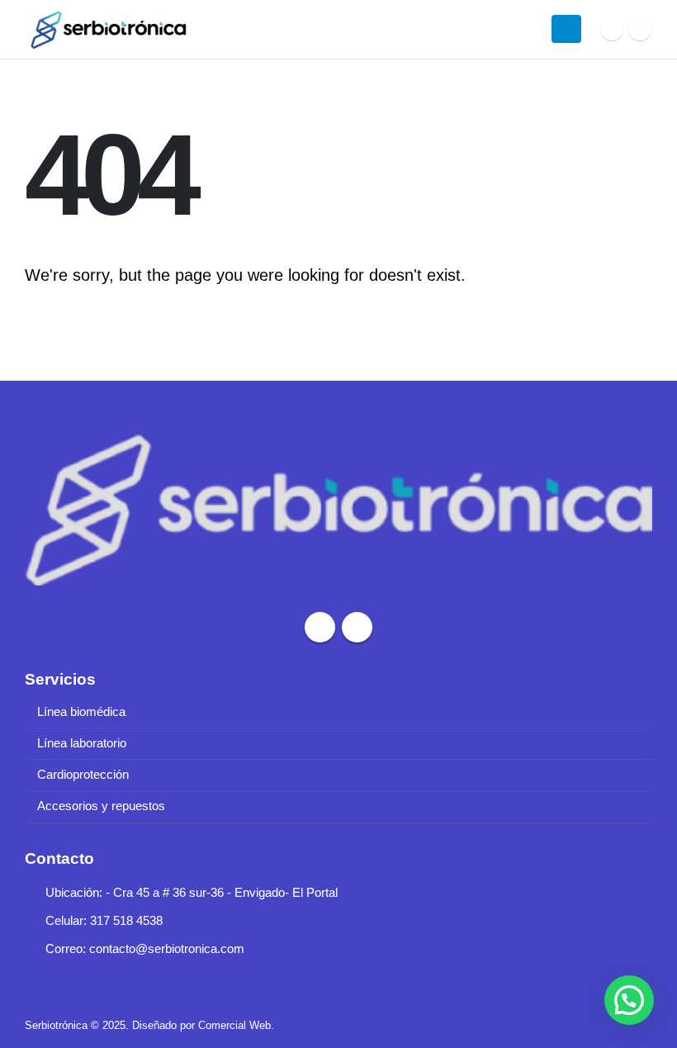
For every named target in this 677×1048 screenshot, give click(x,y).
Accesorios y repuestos (101, 806)
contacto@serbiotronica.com (166, 949)
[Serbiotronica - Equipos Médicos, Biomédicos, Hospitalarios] (107, 29)
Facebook (320, 627)
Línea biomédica (81, 711)
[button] (629, 1000)
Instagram (357, 627)
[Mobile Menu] (566, 29)
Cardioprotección (83, 774)
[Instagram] (639, 28)
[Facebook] (611, 28)
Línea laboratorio (81, 743)
